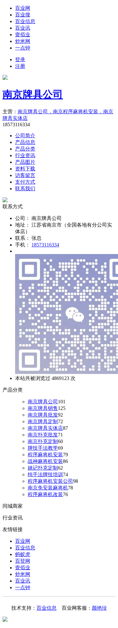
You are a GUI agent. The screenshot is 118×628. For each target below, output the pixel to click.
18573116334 (45, 244)
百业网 (22, 8)
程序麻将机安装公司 (50, 481)
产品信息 (25, 142)
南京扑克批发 (43, 434)
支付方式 (25, 182)
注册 (20, 66)
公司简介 (25, 135)
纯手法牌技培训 (45, 474)
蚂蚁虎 (22, 554)
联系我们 (25, 188)
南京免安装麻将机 (48, 487)
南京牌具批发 (43, 415)
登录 (20, 59)
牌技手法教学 (43, 448)
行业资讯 (25, 155)
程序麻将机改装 (45, 494)
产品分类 (25, 148)
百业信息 (25, 21)
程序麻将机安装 (45, 454)
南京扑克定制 (43, 441)
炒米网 (22, 41)
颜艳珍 (99, 608)
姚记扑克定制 (43, 468)
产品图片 (25, 162)
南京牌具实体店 (45, 428)
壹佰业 (22, 34)
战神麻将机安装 (45, 461)
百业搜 (22, 14)
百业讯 (22, 28)
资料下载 (25, 168)
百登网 (22, 561)
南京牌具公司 (33, 94)
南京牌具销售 (43, 408)
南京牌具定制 (43, 421)
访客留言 (25, 175)
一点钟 (22, 47)
